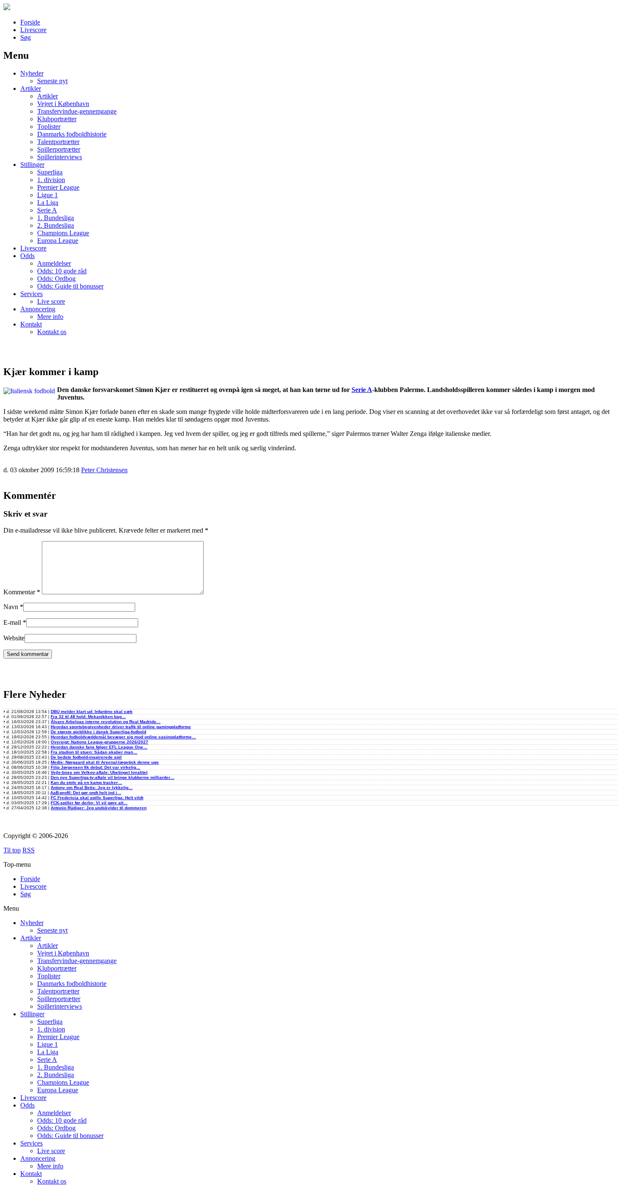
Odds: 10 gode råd (62, 271)
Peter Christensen (104, 470)
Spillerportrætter (58, 149)
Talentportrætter (58, 141)
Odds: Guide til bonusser (70, 286)
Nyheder (32, 73)
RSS (28, 850)
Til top (12, 850)
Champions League (63, 233)
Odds (27, 255)
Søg (25, 37)
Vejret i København (63, 103)
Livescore (33, 29)
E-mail (12, 622)
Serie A (47, 210)
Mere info (50, 316)
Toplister (48, 126)
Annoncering (37, 309)
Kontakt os (51, 331)
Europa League (57, 240)
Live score (51, 301)
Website (14, 638)
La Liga (47, 202)
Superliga (50, 172)
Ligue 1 (47, 195)
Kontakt (31, 324)
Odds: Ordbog (56, 278)
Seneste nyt (52, 80)
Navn (10, 606)
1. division (51, 179)
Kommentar (21, 592)
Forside (30, 22)
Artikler (30, 88)
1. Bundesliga (55, 217)
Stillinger (32, 164)
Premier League (58, 187)
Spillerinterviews (59, 157)
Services (31, 293)
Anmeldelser (54, 263)
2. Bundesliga (55, 225)
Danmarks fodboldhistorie (71, 134)
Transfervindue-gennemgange (77, 111)
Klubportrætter (56, 118)
